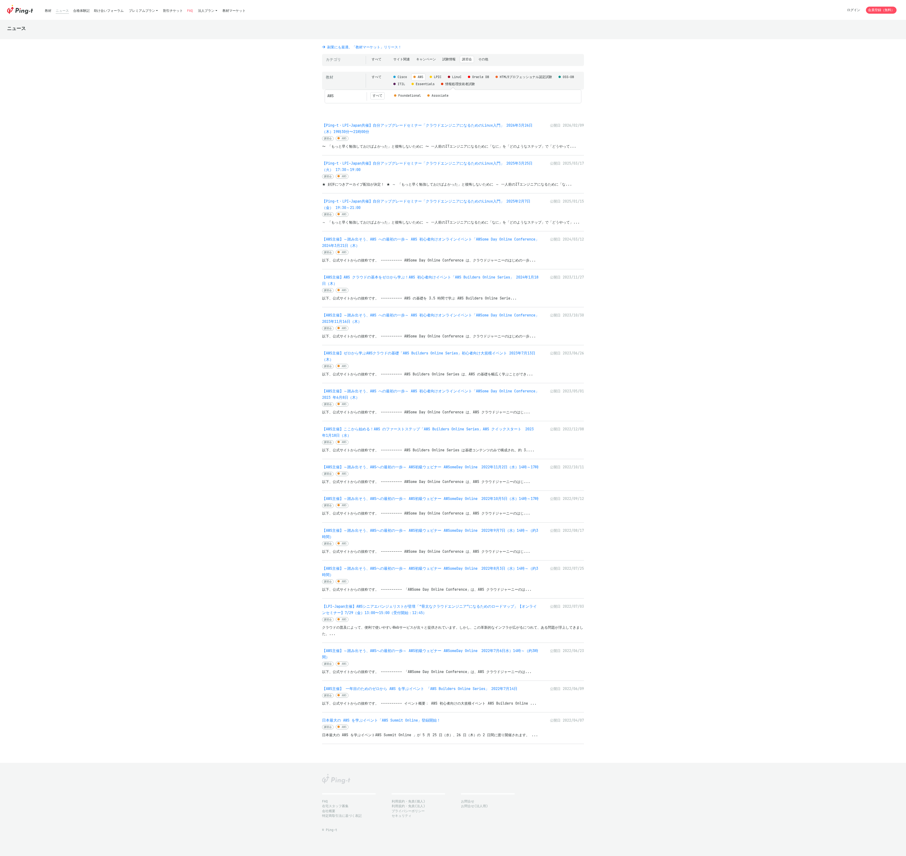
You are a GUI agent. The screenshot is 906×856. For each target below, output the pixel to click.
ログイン (853, 10)
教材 (48, 11)
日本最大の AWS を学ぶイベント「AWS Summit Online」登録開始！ (381, 720)
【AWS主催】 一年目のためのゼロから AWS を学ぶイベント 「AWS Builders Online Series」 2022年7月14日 (419, 688)
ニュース (62, 11)
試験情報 (449, 59)
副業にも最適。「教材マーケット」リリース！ (363, 47)
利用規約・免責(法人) (408, 806)
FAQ (190, 11)
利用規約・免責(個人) (408, 801)
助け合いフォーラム (109, 11)
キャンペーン (426, 59)
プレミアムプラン (142, 11)
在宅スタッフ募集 (335, 806)
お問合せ (467, 801)
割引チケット (173, 11)
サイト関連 (401, 59)
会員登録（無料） (881, 10)
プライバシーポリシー (408, 811)
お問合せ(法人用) (474, 806)
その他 (483, 59)
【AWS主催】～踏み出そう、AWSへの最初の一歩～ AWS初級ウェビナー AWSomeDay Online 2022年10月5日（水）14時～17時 (430, 498)
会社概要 (328, 811)
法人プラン (206, 11)
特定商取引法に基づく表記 (342, 816)
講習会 (467, 59)
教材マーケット (234, 11)
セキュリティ (401, 816)
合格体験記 (81, 11)
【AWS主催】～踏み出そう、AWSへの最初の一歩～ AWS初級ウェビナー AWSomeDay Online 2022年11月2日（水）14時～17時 (430, 467)
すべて (377, 59)
